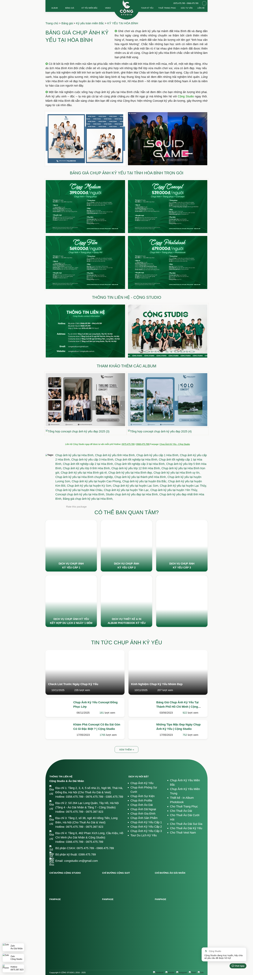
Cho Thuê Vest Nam (183, 832)
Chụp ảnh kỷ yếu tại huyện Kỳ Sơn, (90, 485)
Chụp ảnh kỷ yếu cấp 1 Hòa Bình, (158, 455)
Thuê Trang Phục (167, 8)
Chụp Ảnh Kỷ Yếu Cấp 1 (146, 822)
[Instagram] (181, 972)
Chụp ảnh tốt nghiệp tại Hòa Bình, (137, 459)
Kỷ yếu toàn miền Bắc (90, 23)
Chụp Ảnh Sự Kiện (142, 796)
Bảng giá (69, 8)
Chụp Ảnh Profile (141, 800)
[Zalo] (201, 972)
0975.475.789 (128, 444)
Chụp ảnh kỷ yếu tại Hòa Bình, (75, 455)
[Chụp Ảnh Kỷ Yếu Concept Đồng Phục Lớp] (58, 706)
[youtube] (170, 972)
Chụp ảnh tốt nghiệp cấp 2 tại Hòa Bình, (89, 464)
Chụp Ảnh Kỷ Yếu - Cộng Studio (175, 444)
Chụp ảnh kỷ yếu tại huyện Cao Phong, (97, 481)
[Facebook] (158, 972)
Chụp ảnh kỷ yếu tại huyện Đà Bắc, (145, 481)
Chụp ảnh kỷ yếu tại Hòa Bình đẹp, (131, 472)
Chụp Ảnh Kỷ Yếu (141, 783)
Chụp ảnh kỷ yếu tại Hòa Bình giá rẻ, (84, 472)
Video (108, 8)
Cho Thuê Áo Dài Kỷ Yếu (186, 828)
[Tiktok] (192, 972)
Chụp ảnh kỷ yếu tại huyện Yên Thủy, (174, 490)
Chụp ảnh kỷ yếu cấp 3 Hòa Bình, (93, 459)
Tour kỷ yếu (147, 8)
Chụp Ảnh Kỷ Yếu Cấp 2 (146, 826)
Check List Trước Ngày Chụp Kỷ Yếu (73, 684)
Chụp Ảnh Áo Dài (141, 804)
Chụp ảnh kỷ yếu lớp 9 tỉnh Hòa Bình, (87, 468)
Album (54, 8)
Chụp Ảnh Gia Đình (142, 813)
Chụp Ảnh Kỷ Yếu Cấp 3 (146, 831)
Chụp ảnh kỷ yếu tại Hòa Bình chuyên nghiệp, (84, 477)
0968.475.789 (142, 444)
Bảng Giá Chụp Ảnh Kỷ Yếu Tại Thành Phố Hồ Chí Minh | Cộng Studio (177, 707)
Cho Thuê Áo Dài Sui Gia (186, 823)
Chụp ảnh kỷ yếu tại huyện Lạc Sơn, (136, 485)
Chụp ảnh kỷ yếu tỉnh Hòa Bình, (115, 455)
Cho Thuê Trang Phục (184, 806)
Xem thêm (125, 749)
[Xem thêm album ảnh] (71, 545)
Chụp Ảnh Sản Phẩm (143, 818)
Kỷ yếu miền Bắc (90, 8)
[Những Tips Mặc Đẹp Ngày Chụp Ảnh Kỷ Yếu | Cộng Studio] (141, 729)
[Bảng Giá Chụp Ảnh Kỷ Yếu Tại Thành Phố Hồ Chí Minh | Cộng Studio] (141, 706)
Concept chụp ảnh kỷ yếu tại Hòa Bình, (80, 494)
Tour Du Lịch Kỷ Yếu (143, 835)
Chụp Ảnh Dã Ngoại (143, 809)
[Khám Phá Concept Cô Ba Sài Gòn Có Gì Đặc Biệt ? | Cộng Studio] (58, 729)
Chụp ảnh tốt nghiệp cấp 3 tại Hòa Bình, (140, 464)
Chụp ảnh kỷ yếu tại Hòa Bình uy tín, (177, 472)
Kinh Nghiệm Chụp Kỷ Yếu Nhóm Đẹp (157, 684)
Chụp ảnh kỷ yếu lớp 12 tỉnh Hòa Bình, (136, 468)
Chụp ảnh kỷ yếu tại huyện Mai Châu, (79, 490)
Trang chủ (51, 23)
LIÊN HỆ (201, 8)
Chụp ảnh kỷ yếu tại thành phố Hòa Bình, (140, 477)
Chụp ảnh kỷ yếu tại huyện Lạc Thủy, (183, 485)
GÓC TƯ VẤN (187, 8)
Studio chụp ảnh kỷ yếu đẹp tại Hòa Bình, (132, 494)
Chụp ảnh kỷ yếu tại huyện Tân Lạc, (127, 490)
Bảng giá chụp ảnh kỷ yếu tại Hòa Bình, (88, 498)
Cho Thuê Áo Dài (181, 810)
